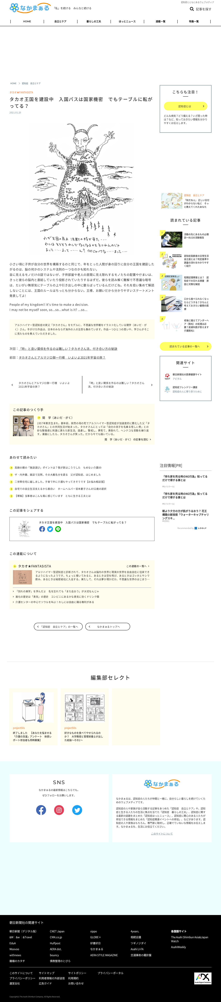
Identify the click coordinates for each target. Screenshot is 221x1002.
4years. (135, 931)
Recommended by (185, 528)
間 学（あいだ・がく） (58, 417)
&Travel (27, 937)
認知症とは (184, 106)
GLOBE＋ (95, 937)
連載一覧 (160, 21)
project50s (19, 727)
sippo (93, 931)
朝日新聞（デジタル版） (23, 931)
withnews (15, 955)
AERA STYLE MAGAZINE (104, 955)
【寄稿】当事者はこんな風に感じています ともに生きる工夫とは (53, 495)
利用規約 (73, 978)
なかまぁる (96, 949)
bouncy (54, 955)
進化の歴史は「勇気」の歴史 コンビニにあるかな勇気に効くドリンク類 (57, 596)
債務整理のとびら (60, 961)
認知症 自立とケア (194, 195)
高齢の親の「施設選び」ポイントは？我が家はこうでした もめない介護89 (58, 467)
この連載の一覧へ (136, 566)
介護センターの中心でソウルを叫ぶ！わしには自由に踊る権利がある (55, 602)
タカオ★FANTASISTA (21, 92)
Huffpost (55, 943)
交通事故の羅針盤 (141, 955)
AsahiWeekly (178, 947)
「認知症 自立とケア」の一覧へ (59, 626)
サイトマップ (46, 973)
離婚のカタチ (17, 961)
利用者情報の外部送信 (52, 978)
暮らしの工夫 (94, 21)
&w (18, 937)
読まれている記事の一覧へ (185, 346)
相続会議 (136, 937)
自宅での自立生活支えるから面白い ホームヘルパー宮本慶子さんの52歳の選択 (61, 488)
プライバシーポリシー (22, 978)
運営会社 (14, 983)
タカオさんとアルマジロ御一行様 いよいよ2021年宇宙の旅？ (62, 357)
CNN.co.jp (56, 937)
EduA (12, 943)
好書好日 (95, 943)
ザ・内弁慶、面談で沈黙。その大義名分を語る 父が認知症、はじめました (58, 474)
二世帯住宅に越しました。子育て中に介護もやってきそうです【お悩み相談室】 (60, 481)
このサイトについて (162, 833)
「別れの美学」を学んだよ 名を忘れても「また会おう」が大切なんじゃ (57, 591)
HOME (27, 21)
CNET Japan (57, 931)
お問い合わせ (76, 983)
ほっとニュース (127, 21)
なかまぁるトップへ (108, 626)
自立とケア (60, 21)
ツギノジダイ (138, 943)
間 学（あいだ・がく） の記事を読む (126, 439)
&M (11, 937)
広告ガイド (45, 983)
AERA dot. (56, 949)
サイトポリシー (77, 973)
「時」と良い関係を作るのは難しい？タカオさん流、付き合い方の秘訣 (68, 348)
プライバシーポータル (110, 973)
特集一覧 (194, 21)
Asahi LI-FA (137, 949)
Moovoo (14, 949)
